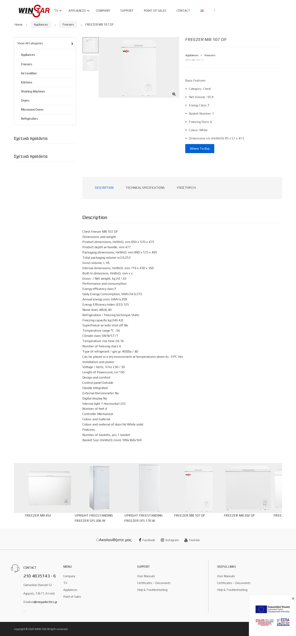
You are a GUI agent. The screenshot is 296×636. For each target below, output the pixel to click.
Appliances (77, 10)
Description (104, 187)
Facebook (148, 540)
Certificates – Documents (154, 583)
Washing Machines (33, 91)
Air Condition (29, 73)
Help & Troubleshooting (152, 589)
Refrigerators (29, 118)
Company (103, 10)
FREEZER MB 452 (37, 515)
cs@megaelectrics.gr (44, 602)
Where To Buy (200, 148)
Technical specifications (145, 187)
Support (127, 10)
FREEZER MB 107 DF (188, 515)
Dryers (25, 100)
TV (56, 10)
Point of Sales (72, 596)
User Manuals (146, 576)
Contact (183, 10)
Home (18, 24)
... (213, 10)
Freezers (68, 24)
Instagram (172, 540)
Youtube (194, 540)
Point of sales (155, 10)
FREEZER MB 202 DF (238, 515)
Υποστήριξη (186, 187)
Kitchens (26, 82)
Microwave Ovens (32, 109)
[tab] (104, 188)
